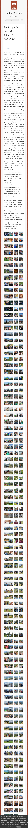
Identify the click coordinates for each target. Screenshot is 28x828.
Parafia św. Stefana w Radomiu (11, 43)
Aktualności (8, 48)
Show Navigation (22, 20)
